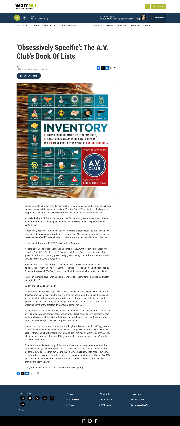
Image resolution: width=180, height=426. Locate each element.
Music (84, 25)
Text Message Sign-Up (139, 405)
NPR (16, 25)
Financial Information (107, 399)
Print (116, 67)
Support (108, 25)
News (25, 25)
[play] (17, 17)
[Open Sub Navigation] (20, 25)
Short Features (68, 25)
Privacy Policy (136, 394)
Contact (69, 394)
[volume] (24, 18)
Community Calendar (128, 25)
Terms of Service (137, 399)
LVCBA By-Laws (105, 405)
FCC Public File (104, 394)
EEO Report (70, 405)
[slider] (28, 17)
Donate (159, 6)
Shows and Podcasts (44, 25)
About (148, 25)
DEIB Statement (72, 399)
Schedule (97, 25)
